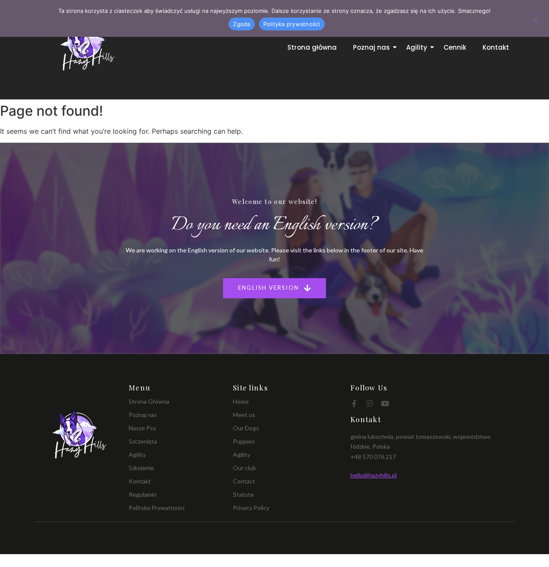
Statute (243, 494)
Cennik (454, 47)
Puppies (244, 441)
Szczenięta (143, 441)
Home (241, 401)
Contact (244, 481)
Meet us (244, 414)
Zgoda (241, 24)
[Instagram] (369, 403)
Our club (244, 467)
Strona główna (312, 47)
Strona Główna (149, 401)
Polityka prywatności (291, 24)
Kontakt (496, 47)
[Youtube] (385, 403)
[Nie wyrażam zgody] (535, 18)
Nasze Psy (142, 428)
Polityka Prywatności (156, 507)
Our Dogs (246, 428)
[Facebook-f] (354, 403)
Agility (416, 47)
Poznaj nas (371, 47)
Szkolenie (141, 467)
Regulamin (143, 494)
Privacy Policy (251, 507)
